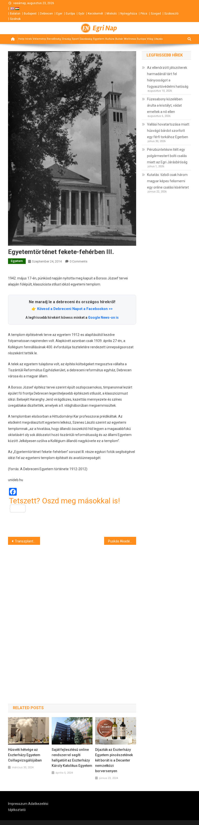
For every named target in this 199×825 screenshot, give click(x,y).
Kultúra (109, 38)
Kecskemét (95, 13)
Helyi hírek (25, 38)
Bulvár (119, 38)
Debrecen (46, 13)
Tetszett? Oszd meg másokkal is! (64, 501)
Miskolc (112, 13)
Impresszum (17, 804)
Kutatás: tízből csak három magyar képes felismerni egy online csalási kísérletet (168, 181)
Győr (81, 13)
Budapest (30, 13)
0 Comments (78, 261)
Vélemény (39, 38)
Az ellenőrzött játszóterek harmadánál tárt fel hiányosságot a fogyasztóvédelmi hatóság (167, 77)
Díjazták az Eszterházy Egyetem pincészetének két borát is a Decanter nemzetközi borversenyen (114, 760)
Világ (150, 38)
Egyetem (98, 38)
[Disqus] (72, 615)
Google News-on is (103, 317)
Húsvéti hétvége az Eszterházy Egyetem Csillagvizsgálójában (25, 755)
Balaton (15, 13)
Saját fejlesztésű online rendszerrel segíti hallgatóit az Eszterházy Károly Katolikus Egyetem (72, 758)
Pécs (144, 13)
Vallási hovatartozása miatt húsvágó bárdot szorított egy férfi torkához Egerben (168, 130)
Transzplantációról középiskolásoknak (27, 541)
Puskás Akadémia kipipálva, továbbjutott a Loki (122, 541)
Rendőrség (54, 38)
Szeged (156, 13)
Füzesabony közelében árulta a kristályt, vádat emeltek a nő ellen (164, 105)
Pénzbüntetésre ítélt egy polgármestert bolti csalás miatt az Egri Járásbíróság (167, 156)
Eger (59, 13)
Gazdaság (86, 38)
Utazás (158, 38)
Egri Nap (105, 28)
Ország (66, 38)
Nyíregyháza (128, 13)
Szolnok (15, 19)
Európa (70, 13)
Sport (75, 38)
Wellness (130, 38)
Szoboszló (171, 13)
